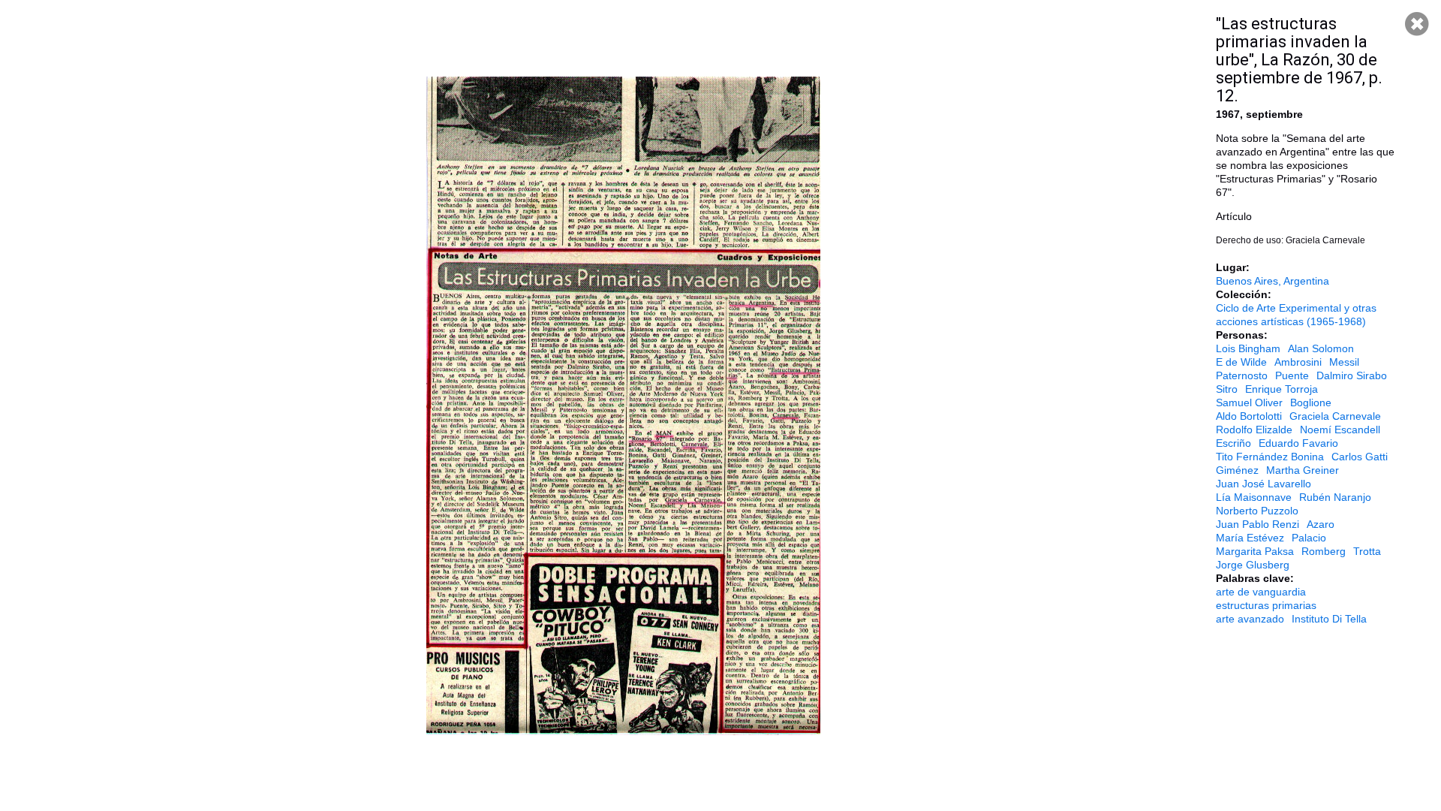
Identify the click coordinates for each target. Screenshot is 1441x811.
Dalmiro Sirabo (1351, 375)
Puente (1292, 375)
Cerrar (1416, 24)
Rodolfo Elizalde (1254, 430)
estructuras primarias (1266, 605)
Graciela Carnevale (1335, 416)
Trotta (1367, 551)
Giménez (1237, 470)
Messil (1344, 362)
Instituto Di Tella (1329, 619)
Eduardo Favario (1298, 443)
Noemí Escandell (1340, 430)
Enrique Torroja (1281, 389)
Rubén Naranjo (1335, 497)
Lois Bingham (1248, 348)
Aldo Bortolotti (1249, 416)
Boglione (1310, 402)
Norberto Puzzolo (1257, 511)
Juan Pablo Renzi (1257, 524)
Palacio (1309, 538)
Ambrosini (1298, 362)
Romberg (1323, 551)
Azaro (1320, 524)
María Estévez (1250, 538)
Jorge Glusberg (1252, 565)
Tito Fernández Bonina (1270, 457)
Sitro (1227, 389)
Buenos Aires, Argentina (1272, 281)
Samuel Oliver (1249, 402)
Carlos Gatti (1359, 457)
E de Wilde (1241, 362)
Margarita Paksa (1255, 551)
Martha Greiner (1302, 470)
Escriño (1233, 443)
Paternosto (1242, 375)
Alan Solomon (1321, 348)
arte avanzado (1250, 619)
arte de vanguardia (1261, 592)
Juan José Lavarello (1263, 484)
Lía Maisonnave (1254, 497)
